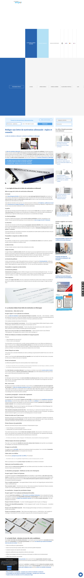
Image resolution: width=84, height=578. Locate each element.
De (70, 43)
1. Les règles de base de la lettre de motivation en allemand (19, 160)
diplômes (42, 203)
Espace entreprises (54, 43)
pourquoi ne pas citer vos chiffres (19, 455)
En (75, 43)
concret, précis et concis (47, 370)
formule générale (43, 261)
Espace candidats (43, 43)
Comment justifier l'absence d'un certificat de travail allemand (63, 239)
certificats (36, 401)
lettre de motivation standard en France (22, 387)
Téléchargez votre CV (16, 86)
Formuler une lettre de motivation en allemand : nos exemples (62, 258)
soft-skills (16, 449)
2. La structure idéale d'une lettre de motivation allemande (19, 161)
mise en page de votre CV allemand (42, 220)
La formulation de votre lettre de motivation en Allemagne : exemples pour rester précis (25, 573)
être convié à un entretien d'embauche (31, 495)
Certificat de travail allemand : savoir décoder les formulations (63, 276)
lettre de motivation (13, 315)
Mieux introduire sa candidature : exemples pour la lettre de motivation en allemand (24, 571)
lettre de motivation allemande (13, 151)
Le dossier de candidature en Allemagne (31, 136)
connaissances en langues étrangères (15, 204)
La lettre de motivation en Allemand (13, 136)
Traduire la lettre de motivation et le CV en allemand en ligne (19, 574)
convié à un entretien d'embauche (43, 567)
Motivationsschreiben (21, 559)
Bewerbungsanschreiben (13, 196)
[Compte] (62, 43)
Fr (66, 43)
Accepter (9, 566)
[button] (80, 574)
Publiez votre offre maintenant (45, 119)
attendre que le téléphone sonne (25, 567)
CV (39, 203)
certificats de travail (49, 203)
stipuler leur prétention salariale (24, 498)
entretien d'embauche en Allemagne (45, 157)
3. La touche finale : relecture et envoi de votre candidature (19, 163)
